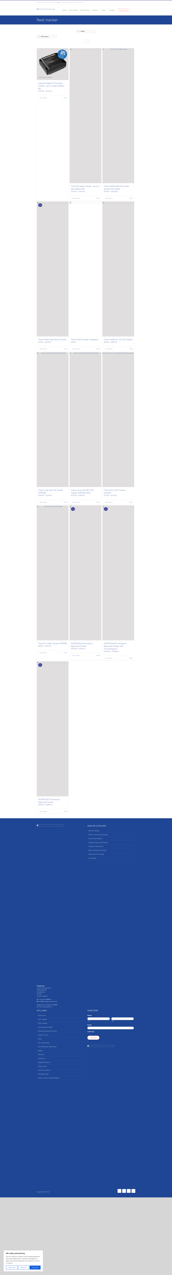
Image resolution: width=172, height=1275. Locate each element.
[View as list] (87, 41)
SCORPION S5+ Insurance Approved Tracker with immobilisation (115, 646)
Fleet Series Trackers (95, 838)
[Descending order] (94, 32)
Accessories (92, 858)
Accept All (35, 1267)
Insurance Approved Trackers (98, 842)
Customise (11, 1267)
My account (42, 1273)
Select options (43, 97)
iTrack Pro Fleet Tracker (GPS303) (52, 643)
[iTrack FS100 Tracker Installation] (85, 269)
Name (90, 1273)
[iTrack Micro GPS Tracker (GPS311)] (118, 419)
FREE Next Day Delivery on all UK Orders (72, 2)
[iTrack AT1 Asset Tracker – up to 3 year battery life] (85, 115)
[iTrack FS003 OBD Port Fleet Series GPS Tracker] (118, 115)
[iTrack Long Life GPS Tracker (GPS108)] (52, 419)
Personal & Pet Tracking (96, 854)
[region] (23, 1260)
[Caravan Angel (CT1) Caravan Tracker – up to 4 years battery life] (52, 64)
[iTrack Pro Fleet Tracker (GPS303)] (52, 572)
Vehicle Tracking (93, 831)
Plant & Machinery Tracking (97, 850)
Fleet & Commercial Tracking (97, 835)
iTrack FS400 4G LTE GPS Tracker (118, 340)
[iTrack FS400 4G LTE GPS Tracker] (118, 269)
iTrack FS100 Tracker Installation (85, 340)
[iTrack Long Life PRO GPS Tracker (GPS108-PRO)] (85, 419)
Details (65, 97)
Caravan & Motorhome (95, 846)
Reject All (24, 1267)
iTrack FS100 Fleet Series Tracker (52, 340)
